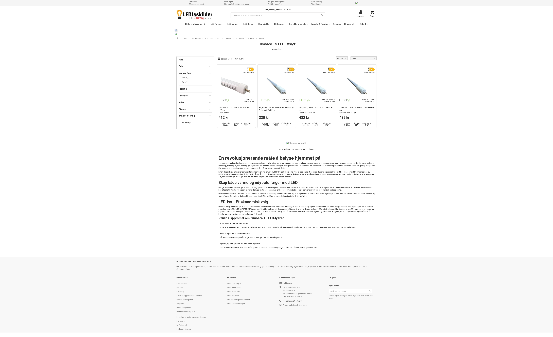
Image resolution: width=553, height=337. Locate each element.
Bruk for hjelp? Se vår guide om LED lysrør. (296, 149)
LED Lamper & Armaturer (191, 38)
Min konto (231, 278)
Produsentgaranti (184, 308)
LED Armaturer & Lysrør (212, 38)
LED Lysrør (228, 38)
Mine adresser (233, 296)
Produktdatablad (248, 73)
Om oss (180, 287)
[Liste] (222, 58)
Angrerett (180, 304)
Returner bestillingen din (187, 312)
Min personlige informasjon (238, 300)
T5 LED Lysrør (240, 38)
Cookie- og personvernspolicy (189, 296)
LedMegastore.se (184, 329)
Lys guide (180, 321)
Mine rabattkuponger (236, 304)
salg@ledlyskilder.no (298, 305)
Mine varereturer (234, 287)
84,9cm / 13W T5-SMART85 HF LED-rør (276, 108)
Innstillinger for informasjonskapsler (192, 317)
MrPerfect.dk (182, 325)
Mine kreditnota (233, 291)
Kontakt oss (182, 283)
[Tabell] (225, 58)
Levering (180, 291)
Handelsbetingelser (185, 300)
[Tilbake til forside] (177, 38)
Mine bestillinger (234, 283)
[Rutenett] (219, 58)
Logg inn (360, 16)
